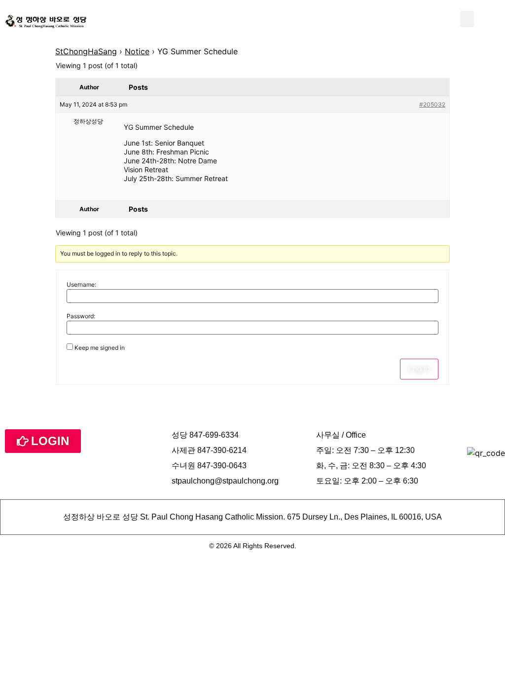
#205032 (432, 104)
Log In (419, 369)
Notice (137, 51)
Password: (81, 316)
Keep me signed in (99, 348)
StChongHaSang (86, 51)
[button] (467, 19)
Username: (81, 285)
